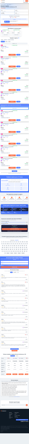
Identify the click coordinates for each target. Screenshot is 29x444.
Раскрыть (19, 54)
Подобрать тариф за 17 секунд (14, 24)
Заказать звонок (14, 108)
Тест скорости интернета (17, 415)
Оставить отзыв (14, 350)
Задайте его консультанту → (17, 396)
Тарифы (10, 415)
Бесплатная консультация (22, 419)
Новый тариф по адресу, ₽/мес (4, 223)
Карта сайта (16, 416)
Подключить (12, 54)
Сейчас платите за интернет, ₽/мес (5, 221)
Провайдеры (10, 414)
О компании (16, 413)
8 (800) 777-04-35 (24, 421)
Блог (15, 414)
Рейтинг (10, 416)
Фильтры (14, 43)
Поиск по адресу (26, 2)
